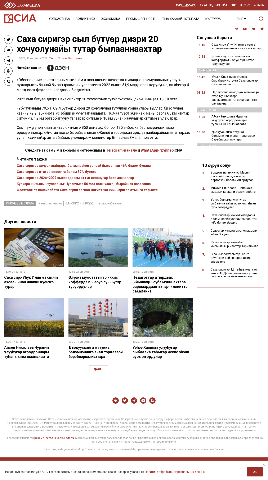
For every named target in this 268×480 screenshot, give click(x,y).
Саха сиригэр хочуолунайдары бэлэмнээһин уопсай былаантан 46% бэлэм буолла (84, 166)
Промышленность (141, 19)
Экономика (110, 19)
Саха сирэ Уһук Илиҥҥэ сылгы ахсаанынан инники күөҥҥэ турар (31, 282)
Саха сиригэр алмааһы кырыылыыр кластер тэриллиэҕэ (234, 244)
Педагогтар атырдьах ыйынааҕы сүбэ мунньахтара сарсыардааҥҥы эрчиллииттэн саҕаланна (161, 284)
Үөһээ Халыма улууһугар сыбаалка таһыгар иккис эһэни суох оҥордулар (161, 352)
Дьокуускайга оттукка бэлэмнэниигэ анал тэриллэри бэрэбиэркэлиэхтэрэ (95, 352)
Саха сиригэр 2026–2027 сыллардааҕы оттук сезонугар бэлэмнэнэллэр (75, 178)
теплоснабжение (110, 203)
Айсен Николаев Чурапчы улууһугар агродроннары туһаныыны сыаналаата (27, 352)
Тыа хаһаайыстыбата (180, 19)
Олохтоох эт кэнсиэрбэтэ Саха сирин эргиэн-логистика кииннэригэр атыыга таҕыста (87, 190)
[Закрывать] (263, 464)
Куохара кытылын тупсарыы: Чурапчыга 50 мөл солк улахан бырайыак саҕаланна (84, 184)
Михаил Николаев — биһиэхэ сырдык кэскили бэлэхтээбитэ (233, 190)
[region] (134, 470)
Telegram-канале (121, 150)
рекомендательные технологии (54, 437)
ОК (255, 472)
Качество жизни (50, 203)
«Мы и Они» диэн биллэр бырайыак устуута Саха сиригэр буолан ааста (234, 80)
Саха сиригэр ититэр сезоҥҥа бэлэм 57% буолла (57, 172)
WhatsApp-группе (156, 150)
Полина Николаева (70, 58)
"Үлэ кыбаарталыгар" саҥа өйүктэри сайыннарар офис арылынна (231, 257)
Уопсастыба (59, 19)
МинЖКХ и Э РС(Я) (79, 203)
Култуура (213, 19)
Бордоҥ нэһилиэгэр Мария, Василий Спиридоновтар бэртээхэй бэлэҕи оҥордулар (232, 176)
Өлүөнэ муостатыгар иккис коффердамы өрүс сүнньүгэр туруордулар (94, 282)
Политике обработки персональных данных (175, 472)
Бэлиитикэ (85, 19)
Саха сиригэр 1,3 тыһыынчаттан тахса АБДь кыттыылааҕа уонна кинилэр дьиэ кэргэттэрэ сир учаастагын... (234, 275)
